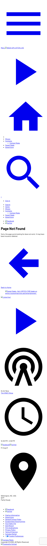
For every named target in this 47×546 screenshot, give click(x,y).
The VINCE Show (7, 393)
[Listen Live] (23, 320)
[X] (8, 223)
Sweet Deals (9, 145)
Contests (8, 141)
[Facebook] (9, 221)
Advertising (9, 147)
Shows (7, 139)
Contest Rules (15, 143)
